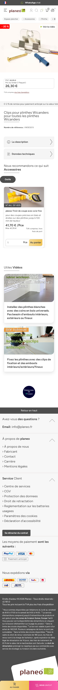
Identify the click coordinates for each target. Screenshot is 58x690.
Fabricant (10, 451)
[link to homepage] (17, 11)
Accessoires (30, 19)
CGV (7, 491)
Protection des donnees (21, 496)
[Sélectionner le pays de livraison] (5, 2)
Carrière (9, 461)
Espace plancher (11, 19)
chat (32, 2)
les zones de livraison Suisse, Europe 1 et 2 (34, 618)
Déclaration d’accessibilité (22, 521)
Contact (10, 456)
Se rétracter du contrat (16, 533)
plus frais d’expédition (21, 92)
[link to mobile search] (36, 10)
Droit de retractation (18, 501)
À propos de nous (16, 446)
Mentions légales (15, 466)
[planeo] (35, 671)
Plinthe (44, 19)
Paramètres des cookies (20, 516)
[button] (5, 2)
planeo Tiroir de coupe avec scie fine (24, 211)
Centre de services (17, 486)
